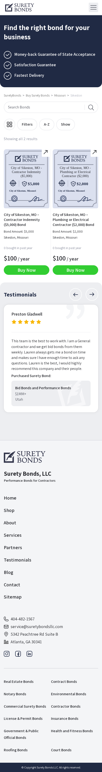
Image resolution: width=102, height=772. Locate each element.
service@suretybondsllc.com (37, 626)
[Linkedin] (29, 655)
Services (13, 535)
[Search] (91, 107)
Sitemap (13, 597)
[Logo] (19, 7)
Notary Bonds (15, 693)
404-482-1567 (23, 619)
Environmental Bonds (68, 693)
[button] (75, 294)
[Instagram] (6, 655)
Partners (13, 547)
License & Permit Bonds (23, 718)
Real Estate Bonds (18, 681)
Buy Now (27, 270)
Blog (8, 572)
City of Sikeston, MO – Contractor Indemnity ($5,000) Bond (22, 219)
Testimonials (17, 560)
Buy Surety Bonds (38, 95)
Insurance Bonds (64, 718)
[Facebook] (18, 655)
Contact (12, 585)
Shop (9, 510)
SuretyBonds (12, 95)
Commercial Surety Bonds (25, 706)
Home (10, 498)
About (10, 523)
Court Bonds (61, 749)
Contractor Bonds (65, 706)
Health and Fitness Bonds (72, 730)
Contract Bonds (64, 681)
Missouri (60, 95)
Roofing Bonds (16, 749)
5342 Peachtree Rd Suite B (34, 634)
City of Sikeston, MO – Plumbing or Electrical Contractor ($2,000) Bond (73, 219)
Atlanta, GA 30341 (26, 641)
